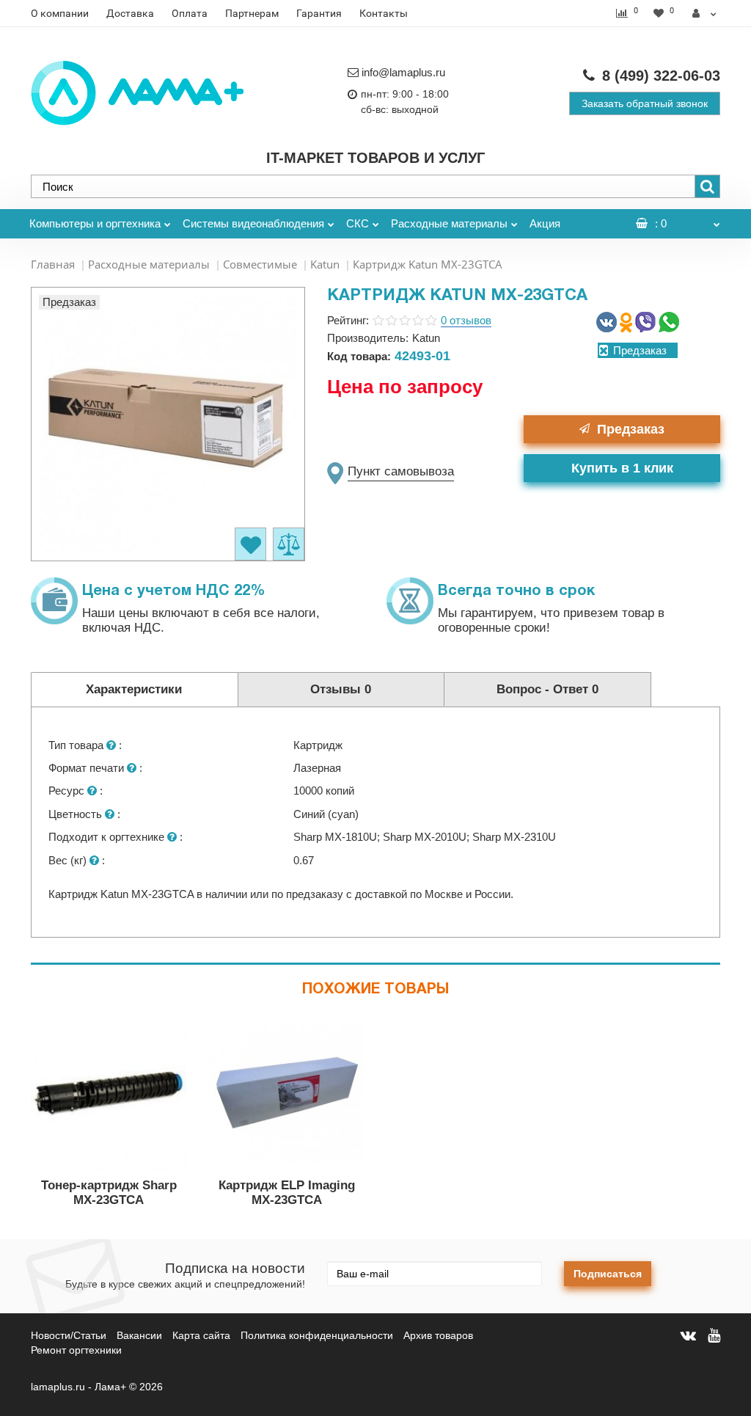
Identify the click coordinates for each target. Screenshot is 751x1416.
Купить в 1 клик (622, 468)
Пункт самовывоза (401, 471)
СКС (357, 223)
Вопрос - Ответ (547, 689)
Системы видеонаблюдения (253, 223)
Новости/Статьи (68, 1335)
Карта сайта (201, 1335)
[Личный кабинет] (704, 13)
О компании (60, 13)
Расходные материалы (449, 223)
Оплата (190, 13)
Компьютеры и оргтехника (95, 223)
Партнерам (252, 13)
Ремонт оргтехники (76, 1350)
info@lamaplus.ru (403, 72)
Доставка (130, 13)
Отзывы (340, 689)
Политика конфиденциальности (317, 1335)
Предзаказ (630, 429)
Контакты (383, 13)
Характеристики (134, 689)
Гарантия (319, 13)
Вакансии (139, 1335)
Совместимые (260, 264)
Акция (545, 223)
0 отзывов (466, 320)
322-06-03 (661, 75)
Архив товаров (438, 1335)
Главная (53, 264)
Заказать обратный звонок (645, 103)
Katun (325, 264)
